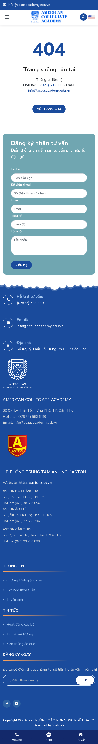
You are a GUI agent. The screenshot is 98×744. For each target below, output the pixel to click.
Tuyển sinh (14, 599)
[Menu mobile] (7, 17)
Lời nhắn (17, 231)
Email (15, 200)
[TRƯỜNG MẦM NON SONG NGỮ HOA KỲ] (49, 17)
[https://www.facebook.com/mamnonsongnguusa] (7, 704)
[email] (85, 680)
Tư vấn (80, 740)
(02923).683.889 (49, 85)
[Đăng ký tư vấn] (81, 734)
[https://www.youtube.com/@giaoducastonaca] (17, 704)
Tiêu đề (16, 216)
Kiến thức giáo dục (20, 644)
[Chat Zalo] (49, 734)
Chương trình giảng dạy (24, 580)
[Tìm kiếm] (83, 17)
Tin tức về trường (19, 634)
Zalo (49, 740)
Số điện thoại (21, 185)
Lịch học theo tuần (20, 590)
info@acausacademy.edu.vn (29, 4)
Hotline (17, 740)
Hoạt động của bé (20, 624)
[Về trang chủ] (49, 109)
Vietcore (58, 725)
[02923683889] (17, 734)
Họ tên (16, 169)
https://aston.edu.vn (35, 482)
